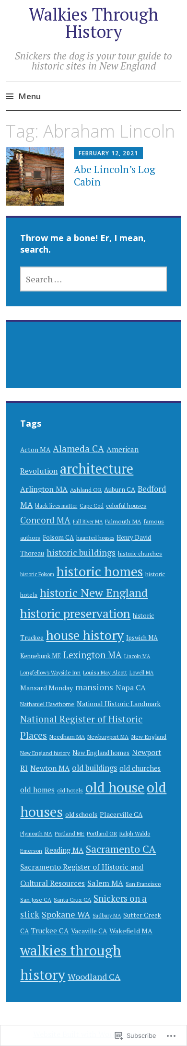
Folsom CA (58, 537)
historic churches (140, 553)
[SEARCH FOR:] (93, 279)
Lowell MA (141, 672)
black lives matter (56, 505)
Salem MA (105, 883)
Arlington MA (44, 489)
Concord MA (45, 520)
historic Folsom (37, 574)
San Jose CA (35, 899)
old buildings (94, 768)
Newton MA (50, 768)
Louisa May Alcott (105, 672)
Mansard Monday (46, 688)
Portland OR (102, 833)
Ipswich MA (142, 637)
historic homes (100, 571)
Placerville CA (121, 814)
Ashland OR (86, 490)
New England (148, 736)
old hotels (70, 790)
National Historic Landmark (119, 703)
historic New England (94, 592)
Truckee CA (50, 930)
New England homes (100, 752)
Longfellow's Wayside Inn (50, 672)
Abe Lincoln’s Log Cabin (114, 175)
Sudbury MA (107, 915)
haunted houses (95, 537)
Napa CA (131, 687)
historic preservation (75, 613)
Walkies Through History (94, 23)
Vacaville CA (89, 931)
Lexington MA (92, 655)
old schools (81, 814)
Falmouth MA (123, 521)
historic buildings (81, 552)
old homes (37, 789)
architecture (96, 468)
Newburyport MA (108, 736)
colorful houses (126, 505)
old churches (140, 768)
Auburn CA (119, 489)
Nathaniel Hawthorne (47, 704)
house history (85, 635)
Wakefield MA (130, 930)
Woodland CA (94, 976)
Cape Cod (92, 505)
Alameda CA (78, 448)
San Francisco (143, 883)
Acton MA (35, 449)
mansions (94, 687)
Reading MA (64, 850)
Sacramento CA (121, 849)
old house (114, 787)
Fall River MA (88, 521)
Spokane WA (66, 914)
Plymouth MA (36, 833)
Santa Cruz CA (72, 899)
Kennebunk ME (40, 656)
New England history (45, 752)
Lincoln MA (137, 656)
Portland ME (69, 833)
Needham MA (67, 736)
